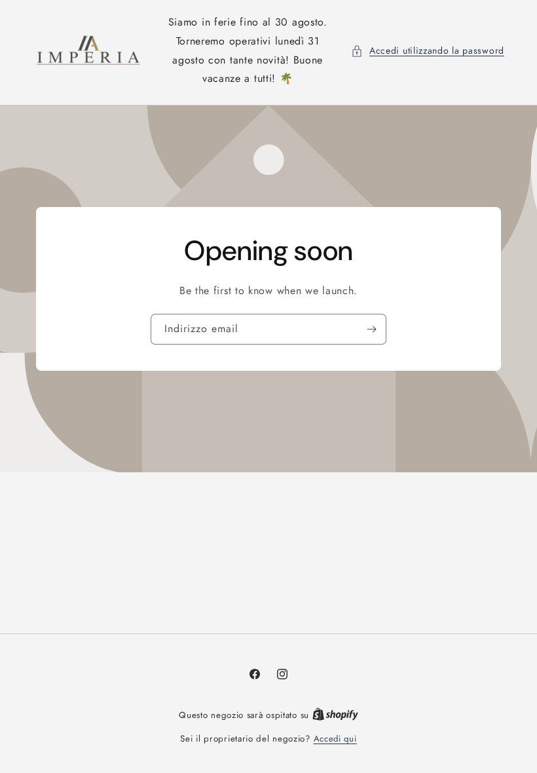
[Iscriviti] (371, 329)
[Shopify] (335, 715)
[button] (427, 51)
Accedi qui (335, 738)
